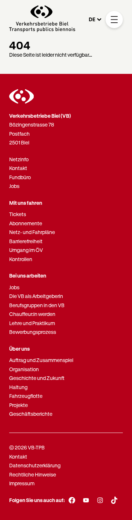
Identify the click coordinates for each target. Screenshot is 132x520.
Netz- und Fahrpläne (32, 232)
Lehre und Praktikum (32, 323)
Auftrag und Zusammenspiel (41, 360)
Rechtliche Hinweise (32, 474)
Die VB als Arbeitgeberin (36, 296)
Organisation (24, 369)
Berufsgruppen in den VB (37, 305)
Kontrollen (20, 259)
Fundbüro (20, 177)
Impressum (21, 483)
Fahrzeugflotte (26, 396)
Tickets (17, 214)
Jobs (14, 186)
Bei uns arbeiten (27, 275)
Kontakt (18, 168)
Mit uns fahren (25, 203)
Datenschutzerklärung (34, 465)
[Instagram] (100, 500)
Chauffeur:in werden (32, 314)
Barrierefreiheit (26, 241)
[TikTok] (114, 500)
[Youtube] (86, 500)
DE (92, 19)
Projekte (18, 405)
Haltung (18, 387)
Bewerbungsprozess (32, 332)
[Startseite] (42, 19)
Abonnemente (25, 223)
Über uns (19, 349)
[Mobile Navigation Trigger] (114, 19)
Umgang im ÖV (26, 250)
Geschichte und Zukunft (37, 378)
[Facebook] (72, 500)
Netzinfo (19, 159)
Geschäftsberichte (30, 414)
